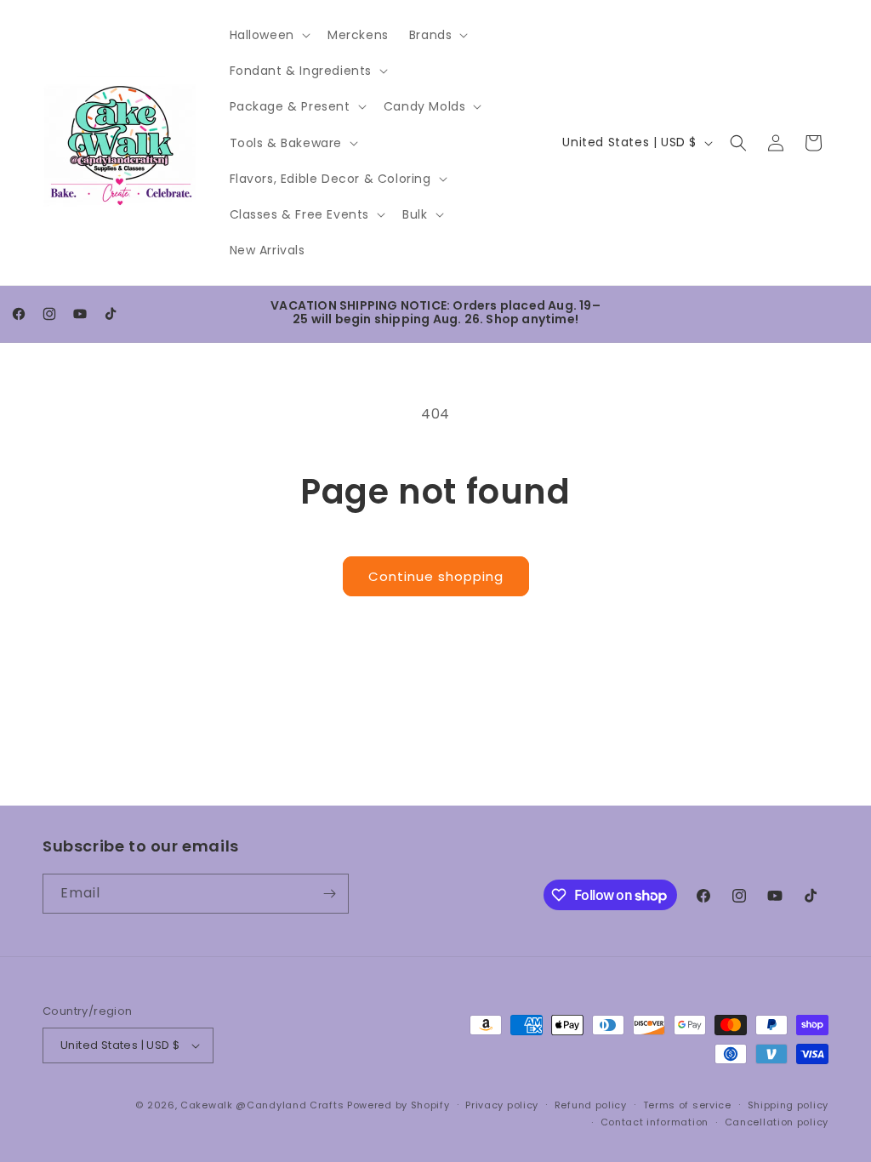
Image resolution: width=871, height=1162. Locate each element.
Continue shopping (436, 576)
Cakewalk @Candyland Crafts (262, 1105)
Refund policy (591, 1105)
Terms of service (687, 1105)
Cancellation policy (776, 1122)
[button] (268, 35)
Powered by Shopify (398, 1105)
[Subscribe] (329, 894)
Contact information (655, 1122)
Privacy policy (501, 1105)
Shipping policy (788, 1105)
